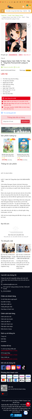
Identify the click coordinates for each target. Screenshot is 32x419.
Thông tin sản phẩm (8, 67)
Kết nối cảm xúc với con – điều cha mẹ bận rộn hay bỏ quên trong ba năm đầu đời (23, 257)
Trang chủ (3, 15)
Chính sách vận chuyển (7, 319)
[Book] (16, 130)
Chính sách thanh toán (7, 324)
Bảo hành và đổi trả (6, 304)
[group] (16, 37)
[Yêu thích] (28, 25)
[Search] (29, 10)
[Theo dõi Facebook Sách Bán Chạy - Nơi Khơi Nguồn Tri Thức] (3, 367)
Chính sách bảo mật (6, 316)
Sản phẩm (3, 341)
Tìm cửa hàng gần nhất (10, 113)
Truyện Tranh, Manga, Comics (15, 15)
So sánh (18, 67)
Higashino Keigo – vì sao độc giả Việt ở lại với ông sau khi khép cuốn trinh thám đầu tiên (8, 257)
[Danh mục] (2, 11)
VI (4, 394)
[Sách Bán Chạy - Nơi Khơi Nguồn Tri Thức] (8, 7)
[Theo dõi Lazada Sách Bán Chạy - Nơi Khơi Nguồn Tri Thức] (18, 367)
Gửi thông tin (25, 121)
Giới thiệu (3, 339)
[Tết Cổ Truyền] (16, 2)
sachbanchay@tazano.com (10, 284)
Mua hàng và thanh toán (7, 309)
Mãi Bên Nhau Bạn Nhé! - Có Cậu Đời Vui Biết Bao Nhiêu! (8, 155)
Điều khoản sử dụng (6, 329)
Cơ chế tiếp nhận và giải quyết (9, 299)
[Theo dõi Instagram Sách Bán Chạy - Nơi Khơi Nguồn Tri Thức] (8, 367)
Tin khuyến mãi (7, 241)
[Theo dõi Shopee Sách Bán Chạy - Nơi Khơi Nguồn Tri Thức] (13, 367)
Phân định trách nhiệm (7, 326)
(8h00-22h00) (9, 359)
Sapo (17, 402)
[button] (29, 150)
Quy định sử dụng (5, 302)
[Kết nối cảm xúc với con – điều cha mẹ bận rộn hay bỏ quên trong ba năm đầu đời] (23, 248)
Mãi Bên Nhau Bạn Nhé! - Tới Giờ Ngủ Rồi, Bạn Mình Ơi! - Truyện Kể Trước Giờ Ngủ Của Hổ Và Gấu (23, 155)
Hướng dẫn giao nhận (6, 307)
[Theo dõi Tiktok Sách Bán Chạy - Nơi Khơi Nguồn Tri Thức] (23, 367)
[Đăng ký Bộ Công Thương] (16, 415)
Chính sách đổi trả (5, 321)
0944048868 (7, 291)
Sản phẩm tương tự (8, 136)
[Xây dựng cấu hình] (23, 6)
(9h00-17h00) (9, 351)
